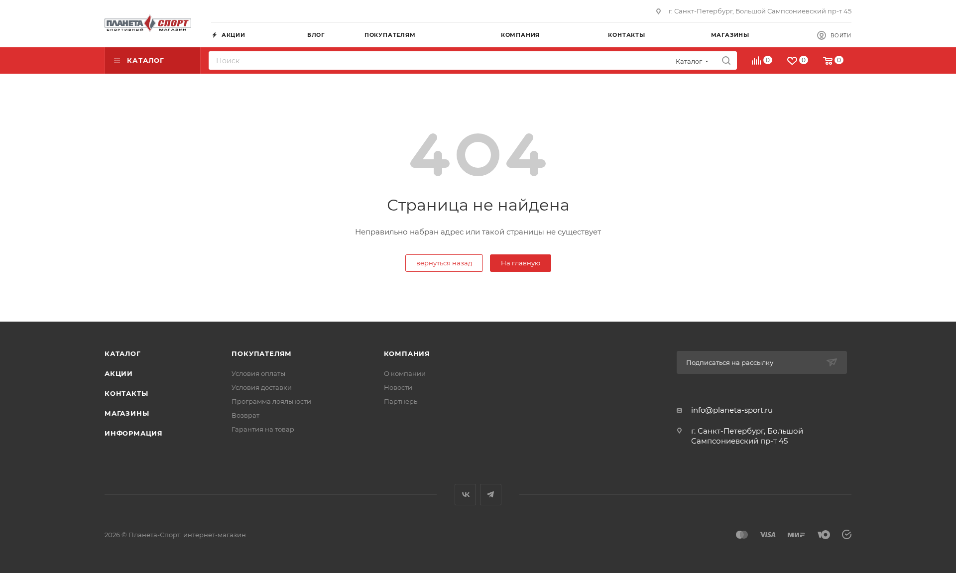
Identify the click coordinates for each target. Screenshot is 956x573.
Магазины (127, 413)
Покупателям (262, 353)
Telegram (490, 494)
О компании (405, 373)
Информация (134, 433)
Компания (407, 353)
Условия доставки (262, 387)
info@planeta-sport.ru (732, 410)
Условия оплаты (258, 373)
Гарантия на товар (263, 429)
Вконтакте (465, 494)
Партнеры (401, 401)
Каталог (123, 353)
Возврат (245, 415)
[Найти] (726, 60)
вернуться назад (444, 263)
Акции (119, 373)
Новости (398, 387)
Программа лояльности (271, 401)
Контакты (126, 393)
